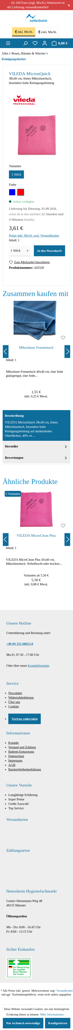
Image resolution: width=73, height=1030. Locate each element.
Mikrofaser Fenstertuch (36, 347)
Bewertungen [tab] (14, 457)
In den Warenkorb (49, 250)
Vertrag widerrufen (25, 718)
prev (6, 351)
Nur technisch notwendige (23, 1023)
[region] (36, 351)
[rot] (20, 192)
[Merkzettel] (35, 43)
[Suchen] (25, 43)
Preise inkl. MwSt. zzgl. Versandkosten (34, 235)
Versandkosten (64, 990)
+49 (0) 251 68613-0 (19, 644)
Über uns (14, 702)
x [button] (69, 5)
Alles (5, 53)
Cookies (13, 706)
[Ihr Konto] (44, 43)
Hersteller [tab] (11, 446)
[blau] (12, 192)
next (67, 351)
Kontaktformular (38, 665)
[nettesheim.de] (36, 19)
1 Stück (16, 174)
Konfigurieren (57, 1023)
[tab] (36, 425)
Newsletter (15, 693)
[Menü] (8, 43)
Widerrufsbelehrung (21, 697)
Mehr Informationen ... (53, 1014)
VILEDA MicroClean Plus (36, 535)
